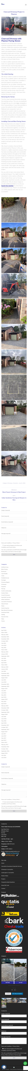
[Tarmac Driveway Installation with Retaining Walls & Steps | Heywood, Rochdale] (19, 1000)
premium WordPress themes (19, 1069)
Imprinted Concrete (6, 597)
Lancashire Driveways (6, 601)
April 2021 (3, 697)
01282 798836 (8, 841)
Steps (2, 618)
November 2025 (5, 639)
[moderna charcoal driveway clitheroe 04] (14, 285)
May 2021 (3, 695)
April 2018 (3, 723)
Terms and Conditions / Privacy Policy (10, 543)
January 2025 (4, 654)
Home (2, 863)
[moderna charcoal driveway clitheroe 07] (14, 362)
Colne (2, 575)
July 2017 (3, 733)
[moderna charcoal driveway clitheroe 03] (14, 260)
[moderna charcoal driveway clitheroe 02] (14, 235)
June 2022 (3, 682)
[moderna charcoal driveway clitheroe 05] (14, 311)
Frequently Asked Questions (8, 882)
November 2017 (5, 725)
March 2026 (4, 632)
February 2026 (4, 634)
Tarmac (3, 621)
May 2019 (3, 701)
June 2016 (3, 757)
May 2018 (3, 720)
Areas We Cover (5, 885)
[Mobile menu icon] (26, 5)
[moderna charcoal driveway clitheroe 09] (14, 412)
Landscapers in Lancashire (7, 872)
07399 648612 (8, 848)
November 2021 (5, 684)
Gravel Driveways (5, 595)
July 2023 (3, 671)
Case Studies (4, 573)
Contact (3, 888)
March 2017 (4, 742)
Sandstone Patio (5, 612)
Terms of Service (14, 551)
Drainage (3, 580)
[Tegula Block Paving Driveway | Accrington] (3, 1000)
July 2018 (3, 716)
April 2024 (3, 662)
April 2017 (3, 740)
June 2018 (3, 718)
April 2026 (3, 630)
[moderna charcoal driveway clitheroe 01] (14, 209)
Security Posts (4, 616)
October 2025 (4, 641)
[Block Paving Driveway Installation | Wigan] (3, 1005)
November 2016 (5, 746)
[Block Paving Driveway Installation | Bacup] (24, 1000)
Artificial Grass (4, 567)
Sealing (3, 614)
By (16, 483)
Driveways (10, 483)
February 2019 (4, 705)
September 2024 (5, 656)
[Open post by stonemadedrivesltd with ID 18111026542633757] (14, 971)
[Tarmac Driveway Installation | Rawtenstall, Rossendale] (14, 1000)
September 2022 (5, 675)
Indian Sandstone (5, 599)
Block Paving (4, 569)
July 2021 (3, 690)
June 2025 (3, 645)
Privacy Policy (12, 547)
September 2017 (5, 729)
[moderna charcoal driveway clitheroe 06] (14, 336)
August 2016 (4, 753)
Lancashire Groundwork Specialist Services (11, 866)
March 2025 (4, 649)
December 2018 (5, 708)
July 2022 (3, 679)
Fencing (3, 588)
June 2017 (3, 736)
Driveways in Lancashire (7, 869)
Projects (3, 879)
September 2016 (5, 751)
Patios (2, 606)
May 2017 (3, 738)
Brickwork (3, 571)
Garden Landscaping (6, 590)
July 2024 (3, 658)
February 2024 (4, 667)
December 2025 (5, 636)
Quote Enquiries (5, 608)
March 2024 (4, 664)
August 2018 (4, 714)
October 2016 (4, 748)
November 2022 (5, 673)
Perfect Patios (4, 875)
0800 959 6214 (10, 843)
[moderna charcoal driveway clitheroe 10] (14, 438)
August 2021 (4, 688)
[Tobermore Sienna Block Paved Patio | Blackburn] (8, 1000)
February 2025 (4, 651)
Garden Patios (4, 593)
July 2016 (3, 755)
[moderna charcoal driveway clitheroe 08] (14, 387)
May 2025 (3, 647)
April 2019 (3, 703)
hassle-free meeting (7, 185)
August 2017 (4, 731)
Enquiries (3, 586)
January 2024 (4, 669)
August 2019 (4, 699)
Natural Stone (4, 603)
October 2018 (4, 710)
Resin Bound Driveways (7, 610)
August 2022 (4, 677)
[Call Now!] (4, 1067)
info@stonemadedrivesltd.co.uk (12, 851)
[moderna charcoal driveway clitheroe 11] (14, 463)
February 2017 (4, 744)
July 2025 (3, 643)
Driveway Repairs (5, 582)
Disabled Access (5, 577)
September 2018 (5, 712)
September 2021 (5, 686)
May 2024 (3, 660)
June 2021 (3, 692)
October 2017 (4, 727)
